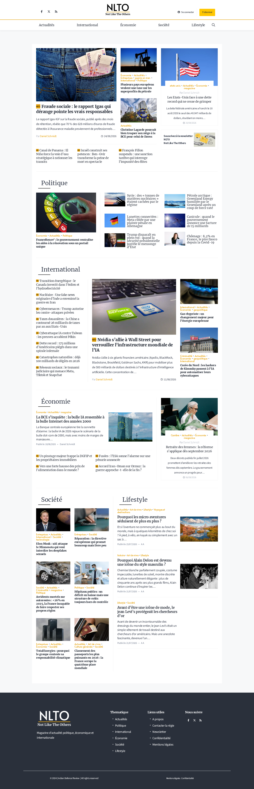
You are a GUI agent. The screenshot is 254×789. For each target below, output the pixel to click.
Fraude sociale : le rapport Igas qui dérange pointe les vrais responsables (74, 109)
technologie (42, 539)
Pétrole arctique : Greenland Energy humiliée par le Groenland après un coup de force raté (201, 202)
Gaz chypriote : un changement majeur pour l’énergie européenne (197, 317)
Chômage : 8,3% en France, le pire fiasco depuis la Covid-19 (202, 239)
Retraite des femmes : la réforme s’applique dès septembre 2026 (189, 449)
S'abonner (207, 12)
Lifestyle (198, 25)
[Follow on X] (49, 11)
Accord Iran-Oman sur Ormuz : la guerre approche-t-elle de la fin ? (120, 468)
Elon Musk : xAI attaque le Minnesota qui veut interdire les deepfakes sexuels (52, 549)
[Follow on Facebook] (41, 11)
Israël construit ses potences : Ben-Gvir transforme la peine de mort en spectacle (93, 156)
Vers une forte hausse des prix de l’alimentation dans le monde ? (60, 468)
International (87, 25)
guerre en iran (142, 77)
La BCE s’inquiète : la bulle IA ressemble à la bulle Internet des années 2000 (70, 419)
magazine (189, 88)
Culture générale (83, 646)
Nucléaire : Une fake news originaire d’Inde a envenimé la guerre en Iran (57, 298)
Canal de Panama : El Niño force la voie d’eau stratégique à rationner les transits (54, 156)
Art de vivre (94, 644)
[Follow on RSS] (56, 11)
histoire (121, 555)
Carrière (175, 435)
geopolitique (201, 309)
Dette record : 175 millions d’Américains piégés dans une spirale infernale (56, 347)
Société (163, 25)
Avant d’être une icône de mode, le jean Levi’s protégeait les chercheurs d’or (147, 611)
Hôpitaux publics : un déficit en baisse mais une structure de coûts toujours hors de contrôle (91, 597)
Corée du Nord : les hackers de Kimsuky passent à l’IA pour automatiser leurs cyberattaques (198, 370)
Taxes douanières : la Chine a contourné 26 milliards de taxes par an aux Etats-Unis (58, 322)
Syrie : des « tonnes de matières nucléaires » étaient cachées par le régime (143, 200)
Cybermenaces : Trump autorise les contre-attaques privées (60, 310)
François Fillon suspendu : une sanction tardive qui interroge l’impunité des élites (135, 156)
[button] (213, 25)
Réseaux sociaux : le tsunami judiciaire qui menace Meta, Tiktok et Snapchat (57, 371)
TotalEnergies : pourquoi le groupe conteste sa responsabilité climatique (53, 654)
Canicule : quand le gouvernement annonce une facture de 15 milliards (202, 221)
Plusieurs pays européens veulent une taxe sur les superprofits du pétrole (137, 88)
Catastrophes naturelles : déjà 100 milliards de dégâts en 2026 (58, 359)
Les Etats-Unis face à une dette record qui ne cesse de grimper (189, 99)
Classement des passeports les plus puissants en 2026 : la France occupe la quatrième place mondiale (88, 659)
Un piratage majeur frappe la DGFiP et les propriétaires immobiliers (64, 458)
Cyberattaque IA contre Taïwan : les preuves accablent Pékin (59, 335)
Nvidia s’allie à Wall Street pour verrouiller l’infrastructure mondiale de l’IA (132, 345)
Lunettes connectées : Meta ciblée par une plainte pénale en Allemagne (142, 221)
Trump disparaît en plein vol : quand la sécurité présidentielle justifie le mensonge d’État (143, 241)
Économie (128, 25)
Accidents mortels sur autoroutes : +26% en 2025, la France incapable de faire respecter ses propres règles (53, 603)
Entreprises (127, 77)
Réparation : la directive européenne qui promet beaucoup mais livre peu (90, 542)
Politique (142, 80)
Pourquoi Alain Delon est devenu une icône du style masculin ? (144, 562)
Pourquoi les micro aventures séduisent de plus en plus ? (141, 519)
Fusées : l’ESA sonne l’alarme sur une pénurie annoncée (123, 458)
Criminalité (186, 356)
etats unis (175, 85)
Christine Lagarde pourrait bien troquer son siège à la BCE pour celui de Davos (138, 133)
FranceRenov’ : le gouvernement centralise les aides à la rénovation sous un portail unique (64, 243)
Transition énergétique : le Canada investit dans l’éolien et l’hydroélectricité (57, 284)
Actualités (46, 25)
